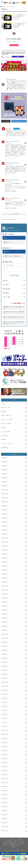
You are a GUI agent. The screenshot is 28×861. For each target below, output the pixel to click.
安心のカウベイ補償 (6, 419)
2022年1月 (4, 678)
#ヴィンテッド (9, 189)
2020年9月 (4, 742)
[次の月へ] (22, 331)
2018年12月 (4, 826)
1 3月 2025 (8, 143)
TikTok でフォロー (14, 45)
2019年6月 (4, 802)
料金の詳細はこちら (19, 303)
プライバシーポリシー (7, 443)
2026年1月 (4, 485)
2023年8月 (4, 602)
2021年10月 (4, 690)
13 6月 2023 (8, 181)
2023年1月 (4, 630)
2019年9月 (4, 790)
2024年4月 (4, 570)
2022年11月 (4, 638)
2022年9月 (4, 646)
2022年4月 (4, 666)
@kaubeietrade (15, 141)
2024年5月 (4, 566)
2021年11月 (4, 686)
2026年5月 (4, 469)
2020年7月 (4, 750)
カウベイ (7, 141)
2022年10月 (4, 642)
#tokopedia (18, 205)
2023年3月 (4, 622)
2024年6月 (4, 562)
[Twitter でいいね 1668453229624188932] (12, 211)
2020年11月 (4, 734)
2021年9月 (4, 694)
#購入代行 (8, 191)
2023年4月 (4, 618)
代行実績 (3, 411)
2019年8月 (4, 794)
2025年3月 (4, 525)
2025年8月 (4, 505)
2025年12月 (4, 489)
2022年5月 (4, 662)
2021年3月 (4, 718)
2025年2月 (4, 529)
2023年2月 (4, 626)
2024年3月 (4, 574)
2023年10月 (4, 594)
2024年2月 (4, 578)
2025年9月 (4, 501)
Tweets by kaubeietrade (8, 219)
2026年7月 (4, 461)
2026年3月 (4, 477)
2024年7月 (4, 558)
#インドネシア (11, 205)
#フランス (17, 188)
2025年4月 (4, 521)
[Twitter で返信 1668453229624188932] (6, 211)
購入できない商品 (6, 423)
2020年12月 (4, 730)
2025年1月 (4, 533)
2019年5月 (4, 806)
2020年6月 (4, 754)
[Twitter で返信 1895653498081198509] (6, 158)
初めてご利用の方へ (6, 415)
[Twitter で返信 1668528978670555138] (6, 194)
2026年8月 (4, 457)
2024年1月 (4, 582)
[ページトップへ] (26, 858)
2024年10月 (4, 546)
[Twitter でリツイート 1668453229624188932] (9, 211)
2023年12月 (4, 586)
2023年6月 (4, 610)
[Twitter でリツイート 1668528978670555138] (9, 194)
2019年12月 (4, 778)
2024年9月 (4, 549)
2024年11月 (4, 541)
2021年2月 (4, 722)
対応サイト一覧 (5, 407)
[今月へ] (19, 331)
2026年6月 (4, 465)
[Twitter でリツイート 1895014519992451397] (9, 175)
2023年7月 (4, 606)
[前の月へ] (16, 331)
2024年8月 (4, 554)
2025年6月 (4, 513)
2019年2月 (4, 818)
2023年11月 (4, 590)
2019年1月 (4, 822)
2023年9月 (4, 598)
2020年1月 (4, 774)
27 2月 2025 (8, 164)
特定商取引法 (5, 447)
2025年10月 (4, 497)
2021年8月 (4, 698)
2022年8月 (4, 650)
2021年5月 (4, 710)
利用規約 (3, 439)
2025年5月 (4, 517)
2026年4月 (4, 473)
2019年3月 (4, 814)
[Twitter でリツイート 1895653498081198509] (9, 158)
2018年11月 (4, 830)
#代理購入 (14, 191)
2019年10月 (4, 786)
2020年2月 (4, 770)
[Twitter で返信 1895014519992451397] (6, 175)
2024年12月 (4, 537)
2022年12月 (4, 634)
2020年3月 (4, 766)
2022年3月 (4, 670)
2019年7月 (4, 798)
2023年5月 (4, 614)
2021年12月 (4, 682)
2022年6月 (4, 658)
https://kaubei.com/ (15, 155)
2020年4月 (4, 762)
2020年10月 (4, 738)
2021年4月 (4, 714)
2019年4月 (4, 810)
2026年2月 (4, 481)
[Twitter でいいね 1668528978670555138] (12, 194)
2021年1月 (4, 726)
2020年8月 (4, 746)
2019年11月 (4, 782)
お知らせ (3, 427)
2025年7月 (4, 509)
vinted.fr (23, 188)
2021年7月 (4, 702)
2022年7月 (4, 654)
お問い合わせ (5, 435)
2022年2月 (4, 674)
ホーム (3, 403)
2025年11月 (4, 493)
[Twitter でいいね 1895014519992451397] (12, 175)
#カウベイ (11, 188)
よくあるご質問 (5, 431)
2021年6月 (4, 706)
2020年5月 (4, 758)
